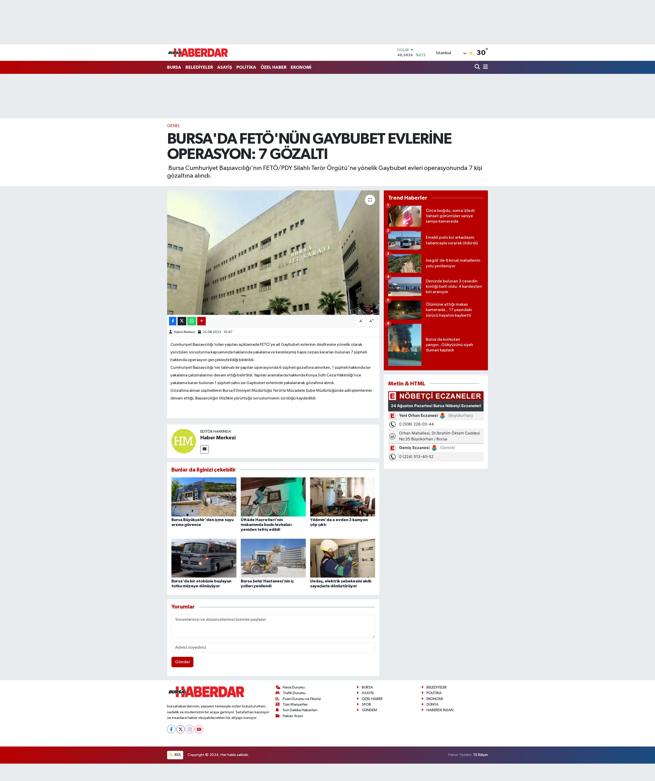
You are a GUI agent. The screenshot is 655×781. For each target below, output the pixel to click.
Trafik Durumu (294, 693)
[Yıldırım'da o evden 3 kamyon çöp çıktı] (342, 497)
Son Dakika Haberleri (300, 710)
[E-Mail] (204, 449)
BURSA (174, 67)
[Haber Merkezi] (183, 441)
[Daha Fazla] (201, 321)
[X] (180, 729)
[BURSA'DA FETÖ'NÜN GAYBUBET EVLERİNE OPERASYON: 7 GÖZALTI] (273, 252)
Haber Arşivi (293, 716)
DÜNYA (433, 704)
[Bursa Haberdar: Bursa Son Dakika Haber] (197, 52)
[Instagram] (189, 729)
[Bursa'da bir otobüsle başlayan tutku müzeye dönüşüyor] (203, 558)
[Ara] (478, 67)
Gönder (182, 662)
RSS (177, 755)
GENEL (173, 126)
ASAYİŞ (224, 67)
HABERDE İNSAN (440, 710)
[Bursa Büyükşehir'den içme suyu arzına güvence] (203, 497)
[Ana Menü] (484, 67)
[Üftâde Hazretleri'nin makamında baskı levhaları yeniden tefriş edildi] (273, 497)
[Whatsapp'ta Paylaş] (191, 321)
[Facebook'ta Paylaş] (172, 321)
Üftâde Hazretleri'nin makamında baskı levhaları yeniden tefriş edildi (266, 525)
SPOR (366, 704)
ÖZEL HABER (273, 67)
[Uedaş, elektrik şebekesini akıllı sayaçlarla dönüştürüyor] (342, 558)
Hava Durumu (294, 687)
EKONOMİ (301, 67)
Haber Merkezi (184, 332)
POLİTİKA (246, 67)
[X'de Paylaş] (182, 321)
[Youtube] (199, 729)
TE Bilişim (480, 755)
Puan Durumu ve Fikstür (302, 699)
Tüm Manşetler (295, 704)
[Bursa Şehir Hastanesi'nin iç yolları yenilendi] (273, 558)
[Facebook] (171, 729)
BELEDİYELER (199, 67)
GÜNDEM (369, 710)
